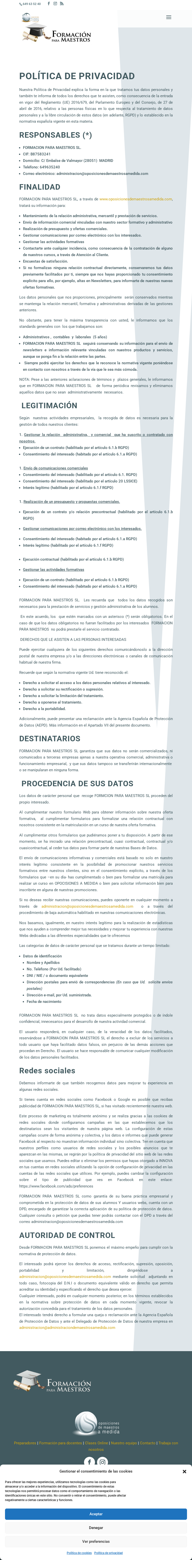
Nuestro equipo (124, 1443)
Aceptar (96, 1514)
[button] (184, 1471)
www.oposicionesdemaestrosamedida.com (136, 199)
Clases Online (96, 1443)
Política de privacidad (108, 1553)
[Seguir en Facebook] (89, 1462)
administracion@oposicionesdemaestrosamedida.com (87, 906)
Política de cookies (79, 1553)
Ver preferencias (96, 1541)
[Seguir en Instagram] (102, 1462)
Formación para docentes (60, 1443)
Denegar (96, 1528)
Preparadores (25, 1443)
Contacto (148, 1443)
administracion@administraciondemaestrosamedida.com (67, 1327)
